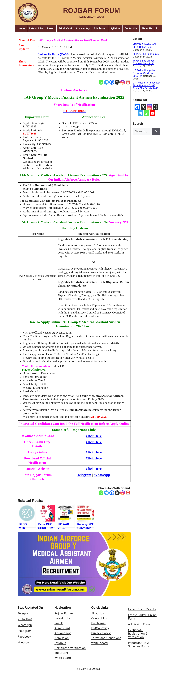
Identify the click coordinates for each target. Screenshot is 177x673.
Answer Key (83, 28)
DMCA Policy (100, 628)
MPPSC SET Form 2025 (146, 54)
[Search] (156, 131)
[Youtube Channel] (152, 113)
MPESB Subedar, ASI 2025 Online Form (144, 45)
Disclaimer (98, 623)
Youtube (23, 642)
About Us (146, 28)
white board (62, 657)
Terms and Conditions (106, 638)
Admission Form (139, 624)
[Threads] (155, 107)
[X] (117, 82)
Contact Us (130, 28)
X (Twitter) (25, 619)
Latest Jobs (36, 28)
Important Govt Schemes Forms (139, 644)
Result (50, 28)
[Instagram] (122, 82)
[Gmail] (128, 82)
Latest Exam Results (142, 609)
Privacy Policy (101, 633)
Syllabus (115, 28)
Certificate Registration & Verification (137, 633)
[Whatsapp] (101, 82)
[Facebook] (111, 82)
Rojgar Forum (91, 10)
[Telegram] (106, 82)
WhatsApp (25, 625)
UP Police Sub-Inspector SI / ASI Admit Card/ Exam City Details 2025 (146, 85)
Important (61, 652)
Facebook (24, 636)
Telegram (24, 613)
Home (22, 28)
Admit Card (65, 28)
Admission (100, 28)
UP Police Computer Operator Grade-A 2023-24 (144, 73)
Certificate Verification (70, 648)
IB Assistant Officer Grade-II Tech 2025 (143, 62)
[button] (157, 28)
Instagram (25, 631)
